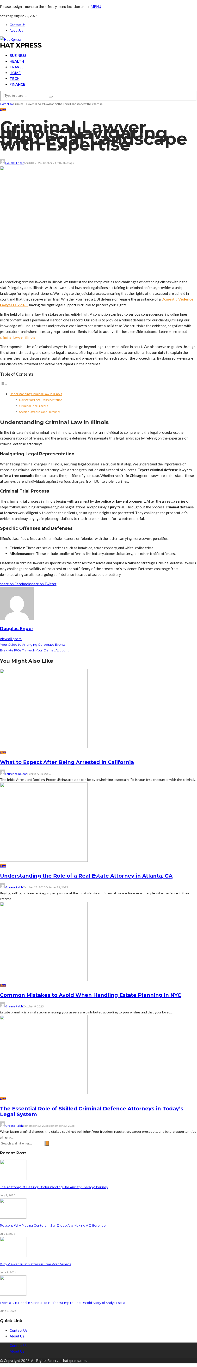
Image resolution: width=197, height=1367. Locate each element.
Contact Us (17, 25)
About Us (16, 30)
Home (15, 73)
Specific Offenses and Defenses (40, 412)
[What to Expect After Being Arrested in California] (44, 747)
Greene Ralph (14, 887)
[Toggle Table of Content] (3, 384)
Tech (14, 78)
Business (18, 55)
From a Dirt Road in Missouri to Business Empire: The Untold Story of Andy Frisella (62, 1303)
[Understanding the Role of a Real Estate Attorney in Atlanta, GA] (44, 860)
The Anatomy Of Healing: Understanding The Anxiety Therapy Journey (54, 1187)
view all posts (11, 639)
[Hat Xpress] (11, 39)
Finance (17, 84)
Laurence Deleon (16, 774)
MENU (96, 6)
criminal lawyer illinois (17, 337)
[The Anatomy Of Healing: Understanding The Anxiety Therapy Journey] (13, 1178)
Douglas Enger (14, 163)
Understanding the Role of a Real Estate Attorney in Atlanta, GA (86, 876)
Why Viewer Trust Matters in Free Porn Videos (35, 1264)
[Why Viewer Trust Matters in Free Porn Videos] (13, 1255)
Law (3, 109)
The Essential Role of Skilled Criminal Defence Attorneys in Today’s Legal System (91, 1111)
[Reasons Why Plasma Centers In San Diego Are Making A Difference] (13, 1217)
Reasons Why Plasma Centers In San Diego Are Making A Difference (53, 1225)
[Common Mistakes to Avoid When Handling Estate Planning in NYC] (44, 979)
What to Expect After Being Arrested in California (67, 762)
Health (17, 61)
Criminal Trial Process (33, 406)
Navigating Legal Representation (40, 400)
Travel (17, 67)
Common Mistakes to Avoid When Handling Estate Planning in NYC (90, 995)
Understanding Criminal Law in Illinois (36, 394)
